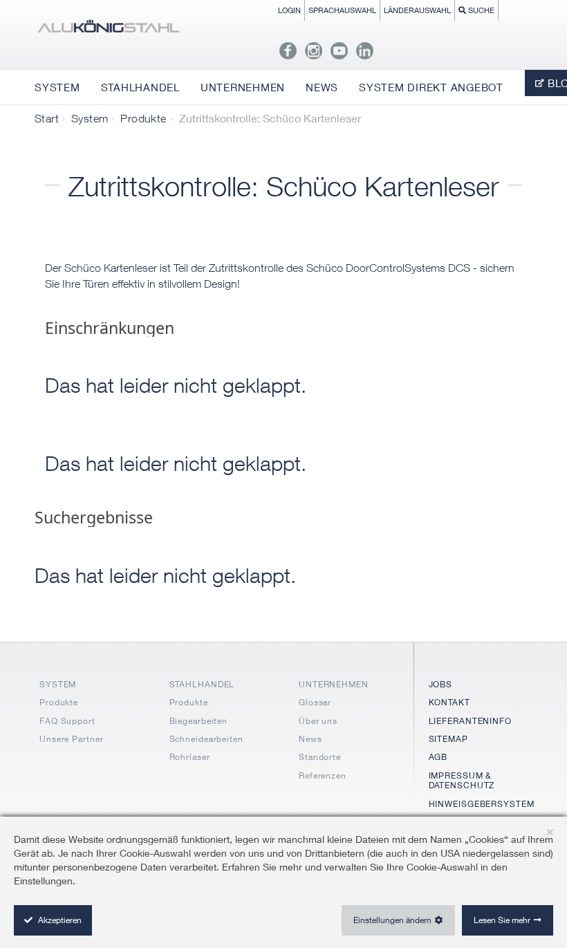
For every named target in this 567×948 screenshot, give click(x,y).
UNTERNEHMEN (334, 684)
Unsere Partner (71, 739)
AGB (438, 757)
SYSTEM (57, 684)
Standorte (320, 757)
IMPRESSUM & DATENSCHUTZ (462, 780)
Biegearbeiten (198, 721)
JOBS (441, 684)
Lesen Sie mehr (502, 920)
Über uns (318, 721)
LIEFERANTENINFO (470, 721)
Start (47, 118)
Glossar (315, 702)
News (310, 739)
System (89, 118)
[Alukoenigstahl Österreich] (108, 29)
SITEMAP (448, 739)
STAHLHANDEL (202, 684)
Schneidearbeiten (206, 739)
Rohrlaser (189, 757)
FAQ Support (67, 721)
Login (289, 10)
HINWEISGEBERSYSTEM (482, 804)
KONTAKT (449, 702)
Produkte (143, 118)
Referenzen (322, 775)
